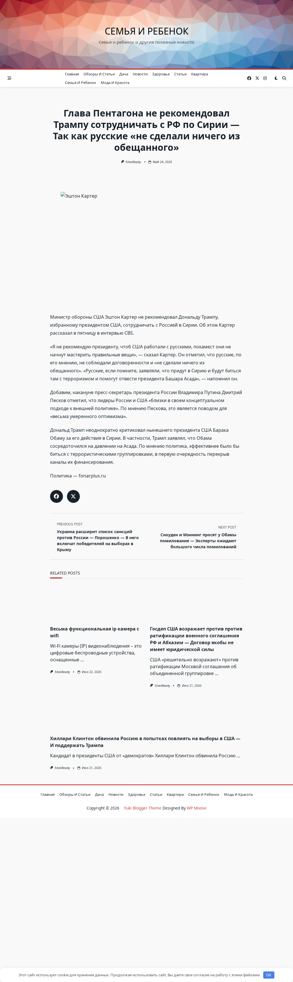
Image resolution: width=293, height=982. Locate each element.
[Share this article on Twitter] (73, 496)
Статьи (180, 74)
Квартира (199, 74)
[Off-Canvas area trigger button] (9, 78)
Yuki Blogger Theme (142, 808)
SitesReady (133, 162)
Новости (140, 74)
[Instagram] (265, 78)
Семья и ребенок (147, 31)
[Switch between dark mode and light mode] (276, 78)
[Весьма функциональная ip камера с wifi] (96, 603)
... (82, 659)
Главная (72, 74)
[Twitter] (257, 78)
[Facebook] (249, 78)
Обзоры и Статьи (99, 74)
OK (268, 974)
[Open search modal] (284, 78)
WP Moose (196, 808)
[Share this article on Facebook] (56, 496)
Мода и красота (115, 82)
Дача (123, 74)
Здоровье (161, 74)
